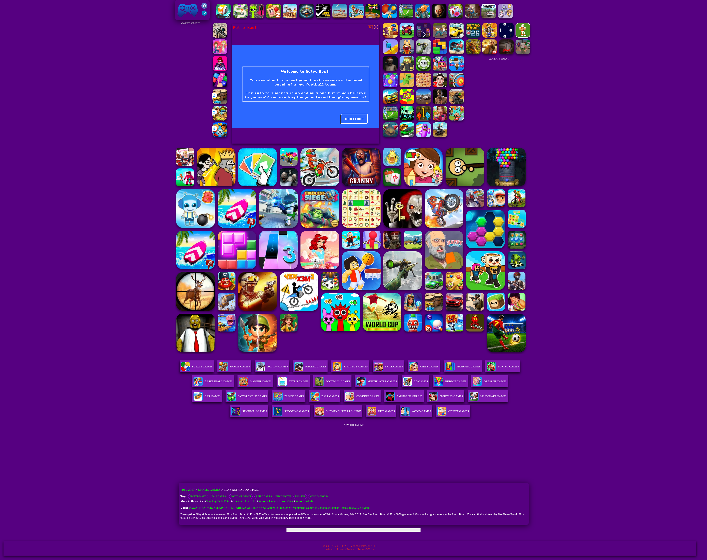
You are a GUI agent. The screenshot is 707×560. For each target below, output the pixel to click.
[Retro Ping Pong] (506, 36)
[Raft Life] (290, 17)
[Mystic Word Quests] (220, 119)
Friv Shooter (283, 496)
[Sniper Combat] (456, 102)
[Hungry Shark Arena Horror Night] (390, 136)
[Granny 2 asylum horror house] (506, 53)
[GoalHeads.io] (220, 136)
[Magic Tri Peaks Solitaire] (455, 17)
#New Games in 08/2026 (273, 507)
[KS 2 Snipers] (423, 53)
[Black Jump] (407, 119)
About (329, 549)
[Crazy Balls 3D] (223, 17)
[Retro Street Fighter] (440, 36)
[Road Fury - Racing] (456, 53)
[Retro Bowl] (523, 36)
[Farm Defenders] (473, 53)
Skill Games (394, 366)
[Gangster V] (489, 53)
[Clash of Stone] (339, 17)
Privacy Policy (345, 549)
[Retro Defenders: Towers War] (489, 36)
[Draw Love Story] (220, 53)
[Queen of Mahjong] (423, 86)
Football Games (241, 496)
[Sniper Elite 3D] (220, 36)
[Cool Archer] (456, 86)
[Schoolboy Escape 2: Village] (440, 86)
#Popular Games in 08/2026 (344, 507)
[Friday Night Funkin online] (220, 69)
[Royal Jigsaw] (440, 119)
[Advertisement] (190, 81)
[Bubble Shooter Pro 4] (390, 86)
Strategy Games (356, 366)
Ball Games (219, 496)
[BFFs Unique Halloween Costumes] (440, 69)
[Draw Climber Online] (390, 53)
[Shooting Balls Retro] (423, 36)
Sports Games (240, 366)
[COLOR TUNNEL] (407, 102)
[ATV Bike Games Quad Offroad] (440, 136)
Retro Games (264, 496)
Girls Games (429, 366)
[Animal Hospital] (407, 53)
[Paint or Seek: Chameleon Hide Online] (220, 102)
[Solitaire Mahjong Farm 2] (273, 17)
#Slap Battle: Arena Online (236, 507)
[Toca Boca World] (456, 119)
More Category (319, 496)
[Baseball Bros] (372, 17)
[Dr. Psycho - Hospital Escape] (440, 102)
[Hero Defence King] (240, 17)
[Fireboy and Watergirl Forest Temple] (423, 119)
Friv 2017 (187, 489)
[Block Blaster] (440, 53)
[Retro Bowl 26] (473, 36)
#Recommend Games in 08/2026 (308, 507)
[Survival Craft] (407, 69)
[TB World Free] (505, 17)
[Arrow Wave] (323, 17)
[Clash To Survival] (306, 17)
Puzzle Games (202, 366)
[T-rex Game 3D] (407, 86)
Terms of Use (366, 549)
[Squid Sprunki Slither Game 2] (256, 17)
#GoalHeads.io (201, 507)
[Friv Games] (204, 7)
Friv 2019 (300, 496)
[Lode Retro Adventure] (390, 36)
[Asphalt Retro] (456, 36)
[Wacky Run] (423, 136)
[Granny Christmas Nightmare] (390, 69)
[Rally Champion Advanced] (488, 17)
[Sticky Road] (472, 17)
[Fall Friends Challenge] (456, 69)
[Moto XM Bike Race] (356, 17)
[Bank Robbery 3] (422, 17)
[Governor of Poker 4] (423, 69)
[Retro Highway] (407, 36)
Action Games (277, 366)
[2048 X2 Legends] (220, 86)
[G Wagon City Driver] (423, 102)
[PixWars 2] (523, 53)
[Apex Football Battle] (406, 17)
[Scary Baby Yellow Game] (439, 17)
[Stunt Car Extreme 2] (390, 102)
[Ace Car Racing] (407, 136)
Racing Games (315, 366)
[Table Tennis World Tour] (389, 17)
